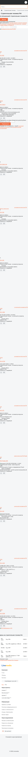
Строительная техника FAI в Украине (9, 660)
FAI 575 (2, 410)
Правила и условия (6, 704)
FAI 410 (2, 511)
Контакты (4, 677)
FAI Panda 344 (4, 461)
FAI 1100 (2, 563)
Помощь (4, 675)
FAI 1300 (2, 312)
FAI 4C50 (2, 361)
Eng (3, 684)
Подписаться (5, 123)
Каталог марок (5, 714)
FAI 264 (2, 212)
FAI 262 (2, 260)
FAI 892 (2, 55)
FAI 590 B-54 (3, 164)
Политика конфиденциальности (9, 707)
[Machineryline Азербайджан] (10, 2)
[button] (26, 2)
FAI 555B (2, 613)
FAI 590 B (2, 104)
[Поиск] (25, 6)
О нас (3, 672)
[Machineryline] (2, 10)
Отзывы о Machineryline (7, 712)
